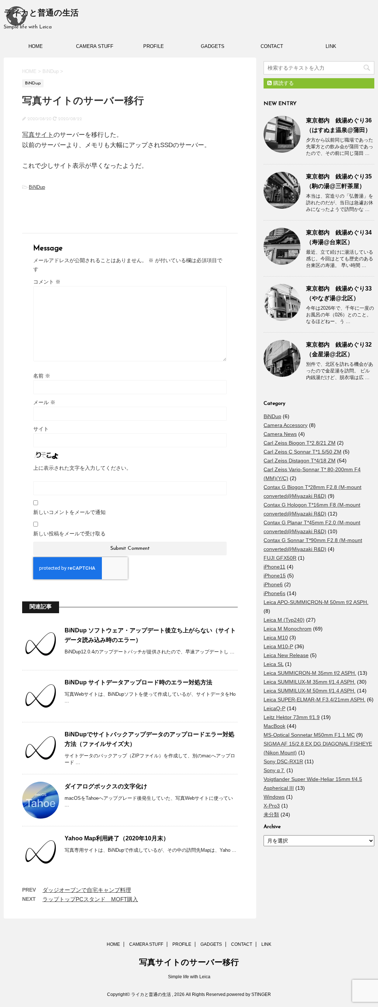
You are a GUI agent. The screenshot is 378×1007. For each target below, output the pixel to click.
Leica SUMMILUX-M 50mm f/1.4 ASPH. (309, 691)
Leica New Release (286, 655)
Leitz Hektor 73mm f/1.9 (292, 717)
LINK (331, 46)
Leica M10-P (278, 646)
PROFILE (153, 46)
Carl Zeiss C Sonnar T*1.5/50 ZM (302, 452)
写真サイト (38, 134)
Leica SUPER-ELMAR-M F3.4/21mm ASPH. (314, 699)
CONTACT (272, 46)
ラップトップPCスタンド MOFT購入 (90, 899)
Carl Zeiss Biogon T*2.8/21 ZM (300, 443)
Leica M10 (276, 637)
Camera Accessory (285, 425)
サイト (41, 429)
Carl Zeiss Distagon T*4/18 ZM (300, 460)
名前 (41, 376)
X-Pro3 (272, 806)
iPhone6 (273, 584)
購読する (283, 83)
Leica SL (274, 664)
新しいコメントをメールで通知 (69, 512)
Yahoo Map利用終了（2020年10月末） (117, 838)
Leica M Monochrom (288, 629)
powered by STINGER (249, 994)
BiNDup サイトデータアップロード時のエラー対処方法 (138, 682)
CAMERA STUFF (94, 46)
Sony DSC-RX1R (283, 761)
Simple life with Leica (189, 976)
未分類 (271, 814)
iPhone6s (274, 593)
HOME (35, 46)
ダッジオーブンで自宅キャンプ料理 (86, 890)
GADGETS (212, 46)
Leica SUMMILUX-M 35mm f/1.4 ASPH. (309, 682)
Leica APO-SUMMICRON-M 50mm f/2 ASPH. (316, 602)
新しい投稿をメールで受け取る (69, 534)
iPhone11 (274, 567)
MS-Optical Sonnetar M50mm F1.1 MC (309, 735)
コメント (47, 282)
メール (44, 402)
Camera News (280, 434)
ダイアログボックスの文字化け (106, 786)
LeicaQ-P (274, 708)
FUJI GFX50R (280, 558)
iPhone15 (275, 576)
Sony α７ (274, 770)
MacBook (274, 726)
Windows (274, 797)
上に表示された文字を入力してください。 (82, 468)
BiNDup (37, 187)
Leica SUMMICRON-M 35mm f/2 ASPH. (310, 673)
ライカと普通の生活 (41, 13)
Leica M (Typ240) (284, 620)
